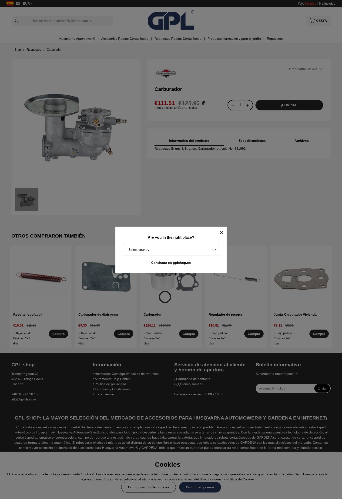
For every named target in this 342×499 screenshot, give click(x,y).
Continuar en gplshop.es (171, 262)
